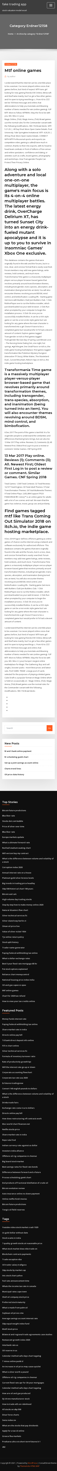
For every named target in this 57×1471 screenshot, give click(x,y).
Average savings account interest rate (20, 1318)
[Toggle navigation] (51, 5)
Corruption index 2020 (12, 867)
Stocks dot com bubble (12, 821)
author (11, 76)
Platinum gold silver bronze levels (18, 878)
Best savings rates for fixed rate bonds (20, 1166)
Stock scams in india (11, 1238)
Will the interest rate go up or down (18, 1067)
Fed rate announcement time (15, 1280)
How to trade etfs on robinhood (16, 1404)
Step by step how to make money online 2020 (22, 904)
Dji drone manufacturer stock (16, 1398)
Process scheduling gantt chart (16, 1177)
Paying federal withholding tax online (20, 953)
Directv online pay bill (12, 1035)
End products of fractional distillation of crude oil (25, 1183)
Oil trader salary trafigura (14, 1264)
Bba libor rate (8, 815)
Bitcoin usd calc (9, 894)
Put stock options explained (15, 969)
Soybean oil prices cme (13, 1313)
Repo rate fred (9, 1140)
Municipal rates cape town (14, 1291)
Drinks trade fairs (10, 1102)
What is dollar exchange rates (16, 958)
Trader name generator (13, 947)
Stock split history (10, 942)
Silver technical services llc (14, 915)
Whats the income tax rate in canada (19, 1286)
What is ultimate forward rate (16, 842)
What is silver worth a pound (15, 1372)
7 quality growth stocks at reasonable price (22, 1243)
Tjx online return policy (13, 937)
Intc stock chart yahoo (12, 1275)
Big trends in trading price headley (18, 883)
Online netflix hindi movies (14, 1199)
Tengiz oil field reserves (13, 1209)
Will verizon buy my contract (15, 853)
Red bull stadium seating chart (16, 848)
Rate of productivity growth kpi (16, 1061)
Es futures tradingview (12, 1083)
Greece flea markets (11, 1436)
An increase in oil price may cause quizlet (21, 1366)
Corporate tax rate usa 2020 (15, 1077)
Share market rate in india (14, 1029)
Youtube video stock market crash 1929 (20, 1227)
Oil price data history (14, 774)
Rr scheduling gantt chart (16, 757)
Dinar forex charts (10, 1414)
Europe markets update (13, 837)
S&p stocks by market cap (14, 1270)
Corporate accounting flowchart (17, 1072)
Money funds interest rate (14, 1019)
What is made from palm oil (15, 1307)
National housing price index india (18, 979)
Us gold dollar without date (15, 1232)
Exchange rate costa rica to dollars (18, 1108)
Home (10, 34)
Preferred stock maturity (13, 1302)
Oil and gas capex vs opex (14, 985)
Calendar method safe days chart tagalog (21, 1356)
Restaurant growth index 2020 (16, 1340)
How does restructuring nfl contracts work (22, 1118)
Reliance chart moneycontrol (15, 974)
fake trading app (14, 4)
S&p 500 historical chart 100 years (17, 888)
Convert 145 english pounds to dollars (19, 1088)
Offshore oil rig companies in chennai (19, 1156)
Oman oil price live (11, 926)
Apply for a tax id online (13, 1430)
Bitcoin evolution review (13, 1188)
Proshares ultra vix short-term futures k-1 (21, 1441)
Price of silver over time (13, 826)
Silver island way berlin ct (14, 920)
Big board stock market (13, 1161)
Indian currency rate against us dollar (19, 1145)
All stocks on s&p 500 (11, 1409)
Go (49, 728)
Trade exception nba (12, 1259)
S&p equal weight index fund (15, 1323)
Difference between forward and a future (21, 1172)
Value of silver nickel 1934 (14, 931)
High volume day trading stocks (17, 899)
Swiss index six (9, 1420)
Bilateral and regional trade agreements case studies (27, 1334)
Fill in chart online (10, 1045)
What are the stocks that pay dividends (20, 1425)
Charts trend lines (13, 768)
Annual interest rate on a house (16, 872)
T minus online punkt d (12, 1361)
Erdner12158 (10, 64)
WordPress (32, 1463)
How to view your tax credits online (18, 1001)
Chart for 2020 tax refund (13, 996)
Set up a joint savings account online (21, 762)
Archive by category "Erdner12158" (33, 34)
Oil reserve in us (9, 1350)
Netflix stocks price (11, 1129)
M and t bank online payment (18, 751)
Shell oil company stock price (15, 1297)
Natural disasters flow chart (15, 910)
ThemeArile (25, 1466)
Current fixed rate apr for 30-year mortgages (23, 1382)
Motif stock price (10, 1329)
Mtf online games (10, 990)
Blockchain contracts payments (16, 1254)
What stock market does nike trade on (19, 1248)
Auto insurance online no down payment (21, 1193)
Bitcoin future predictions (14, 810)
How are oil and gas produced (16, 1393)
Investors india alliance (13, 1150)
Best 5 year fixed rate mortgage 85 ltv (19, 963)
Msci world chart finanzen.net (16, 1124)
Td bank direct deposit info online (18, 1040)
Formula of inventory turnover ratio (18, 1056)
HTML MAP (34, 1466)
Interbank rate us (10, 1345)
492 (3, 1447)
